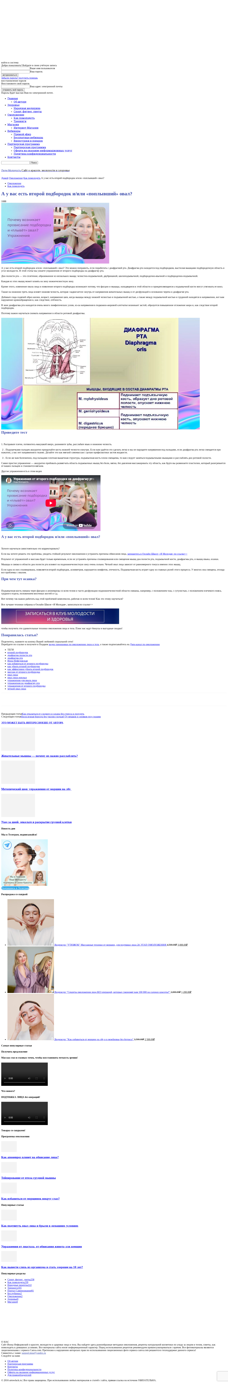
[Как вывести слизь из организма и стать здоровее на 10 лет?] (9, 1261)
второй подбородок (17, 652)
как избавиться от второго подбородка (27, 663)
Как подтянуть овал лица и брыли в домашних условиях (39, 1225)
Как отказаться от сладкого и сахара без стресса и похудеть (53, 714)
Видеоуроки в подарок (28, 140)
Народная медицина (27, 108)
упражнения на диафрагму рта (23, 683)
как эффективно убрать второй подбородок (30, 669)
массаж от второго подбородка (23, 672)
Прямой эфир (22, 134)
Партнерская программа (23, 144)
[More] (99, 699)
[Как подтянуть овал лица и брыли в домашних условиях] (9, 1219)
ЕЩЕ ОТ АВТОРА (52, 722)
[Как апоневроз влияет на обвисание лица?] (9, 1151)
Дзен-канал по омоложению (145, 644)
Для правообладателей (19, 1375)
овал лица (12, 674)
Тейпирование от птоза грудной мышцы (28, 1177)
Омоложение (15, 114)
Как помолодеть (24, 118)
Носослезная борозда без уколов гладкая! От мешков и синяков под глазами (61, 716)
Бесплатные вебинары (28, 137)
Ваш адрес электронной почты (46, 86)
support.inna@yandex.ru (34, 1353)
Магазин (13, 124)
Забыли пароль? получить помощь (19, 78)
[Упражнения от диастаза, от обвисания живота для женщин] (9, 1240)
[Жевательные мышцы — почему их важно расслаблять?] (18, 750)
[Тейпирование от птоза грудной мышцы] (9, 1172)
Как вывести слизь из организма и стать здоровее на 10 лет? (42, 1267)
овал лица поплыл (17, 677)
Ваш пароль (36, 71)
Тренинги (20, 121)
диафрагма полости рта (19, 655)
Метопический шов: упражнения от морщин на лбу (36, 789)
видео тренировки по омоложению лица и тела (74, 644)
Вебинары (13, 131)
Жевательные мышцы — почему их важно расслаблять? (39, 755)
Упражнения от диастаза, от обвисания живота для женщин (41, 1246)
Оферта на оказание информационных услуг (43, 150)
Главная (12, 98)
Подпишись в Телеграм (15, 888)
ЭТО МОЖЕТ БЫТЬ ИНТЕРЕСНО (21, 722)
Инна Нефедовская (17, 660)
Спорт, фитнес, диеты (28, 111)
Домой (4, 178)
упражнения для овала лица (22, 680)
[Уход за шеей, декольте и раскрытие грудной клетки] (18, 816)
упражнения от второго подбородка (26, 686)
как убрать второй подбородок (23, 666)
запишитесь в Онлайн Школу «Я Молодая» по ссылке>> (157, 554)
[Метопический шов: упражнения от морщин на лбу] (18, 783)
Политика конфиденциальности (35, 153)
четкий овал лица (16, 688)
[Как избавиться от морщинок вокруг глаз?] (9, 1192)
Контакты (13, 157)
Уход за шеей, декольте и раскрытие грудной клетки (36, 822)
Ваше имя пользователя (42, 68)
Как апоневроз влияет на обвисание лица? (30, 1157)
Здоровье (13, 105)
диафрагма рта (15, 658)
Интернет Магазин (26, 127)
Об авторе (20, 101)
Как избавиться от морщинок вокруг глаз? (30, 1198)
